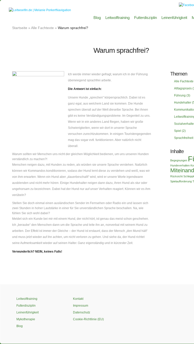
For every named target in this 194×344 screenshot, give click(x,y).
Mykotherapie (25, 319)
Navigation (63, 10)
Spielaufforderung (181, 181)
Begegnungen (178, 160)
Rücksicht (176, 176)
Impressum (80, 305)
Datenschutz (81, 312)
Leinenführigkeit (174, 17)
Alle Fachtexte (42, 28)
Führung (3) (182, 95)
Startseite (19, 28)
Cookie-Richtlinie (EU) (88, 319)
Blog (97, 17)
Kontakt (78, 299)
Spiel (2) (180, 131)
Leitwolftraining (117, 17)
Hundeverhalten (180, 165)
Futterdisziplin (145, 17)
